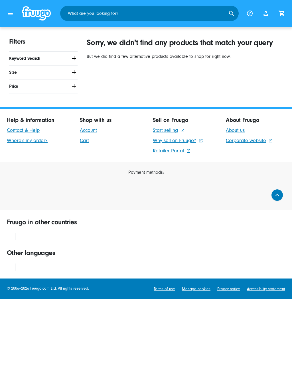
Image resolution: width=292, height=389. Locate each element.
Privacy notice (228, 289)
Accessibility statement (266, 289)
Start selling (165, 130)
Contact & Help (23, 130)
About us (235, 130)
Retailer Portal (168, 151)
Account (88, 130)
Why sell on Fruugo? (174, 141)
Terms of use (164, 289)
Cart (84, 141)
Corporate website (246, 141)
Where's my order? (27, 141)
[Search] (231, 13)
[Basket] (281, 13)
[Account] (265, 13)
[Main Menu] (10, 13)
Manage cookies (196, 289)
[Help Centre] (250, 13)
